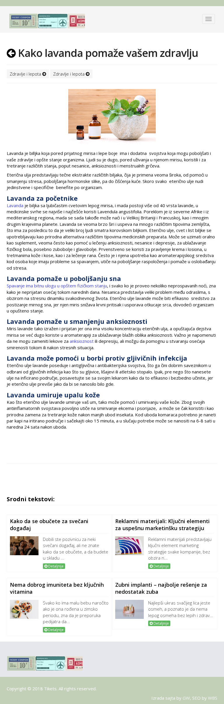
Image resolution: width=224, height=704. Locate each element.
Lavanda (15, 205)
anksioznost (82, 341)
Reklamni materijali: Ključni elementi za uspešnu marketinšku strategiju (162, 525)
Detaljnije (55, 566)
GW (186, 698)
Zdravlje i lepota (26, 74)
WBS (212, 698)
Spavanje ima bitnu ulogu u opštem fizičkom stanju (57, 286)
